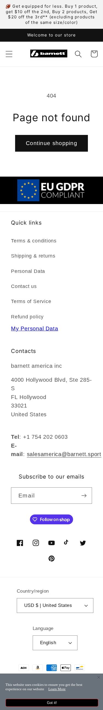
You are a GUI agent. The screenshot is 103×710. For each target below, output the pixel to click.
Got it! (52, 703)
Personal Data (28, 271)
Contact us (24, 286)
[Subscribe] (84, 495)
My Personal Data (34, 329)
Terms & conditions (34, 241)
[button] (9, 54)
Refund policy (27, 316)
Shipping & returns (33, 256)
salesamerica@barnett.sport (64, 454)
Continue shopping (51, 143)
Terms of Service (31, 301)
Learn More (57, 689)
